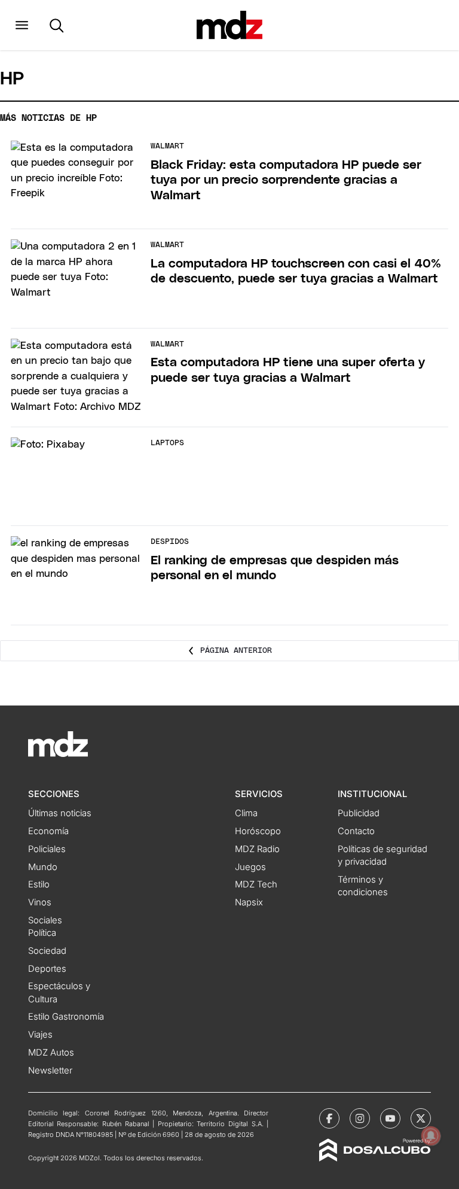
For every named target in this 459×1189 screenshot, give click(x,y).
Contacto (356, 831)
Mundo (42, 867)
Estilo (39, 884)
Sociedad (47, 950)
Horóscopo (258, 831)
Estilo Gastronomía (66, 1016)
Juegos (250, 867)
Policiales (47, 849)
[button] (22, 25)
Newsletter (50, 1070)
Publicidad (359, 813)
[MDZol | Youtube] (390, 1118)
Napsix (249, 902)
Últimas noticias (59, 813)
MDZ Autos (51, 1052)
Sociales (45, 920)
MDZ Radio (257, 849)
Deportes (47, 968)
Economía (48, 831)
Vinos (39, 902)
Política (42, 933)
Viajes (40, 1034)
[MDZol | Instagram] (359, 1118)
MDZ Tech (256, 884)
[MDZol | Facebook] (329, 1118)
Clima (246, 813)
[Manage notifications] (430, 1135)
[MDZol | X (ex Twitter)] (420, 1118)
